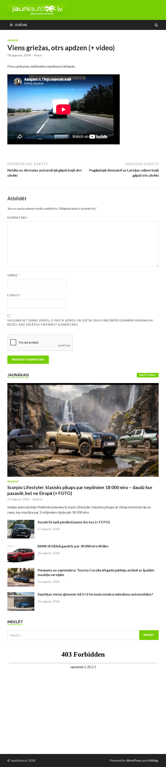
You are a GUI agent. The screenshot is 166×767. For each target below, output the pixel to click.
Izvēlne (21, 25)
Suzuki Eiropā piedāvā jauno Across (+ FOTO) (74, 522)
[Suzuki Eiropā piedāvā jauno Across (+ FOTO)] (20, 522)
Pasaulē (12, 40)
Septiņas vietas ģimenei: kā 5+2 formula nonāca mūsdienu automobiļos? (95, 594)
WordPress (134, 760)
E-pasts (14, 295)
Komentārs (18, 217)
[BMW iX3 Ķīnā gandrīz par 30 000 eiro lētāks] (20, 546)
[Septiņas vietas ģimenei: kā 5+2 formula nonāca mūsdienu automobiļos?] (20, 594)
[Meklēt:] (83, 635)
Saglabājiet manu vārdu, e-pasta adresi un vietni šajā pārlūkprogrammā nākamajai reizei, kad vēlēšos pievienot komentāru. (80, 322)
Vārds (13, 275)
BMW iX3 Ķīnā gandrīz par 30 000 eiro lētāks (73, 546)
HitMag (153, 760)
